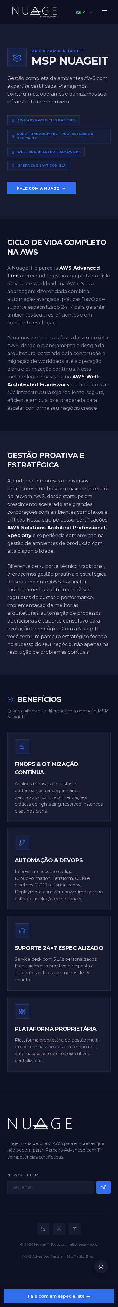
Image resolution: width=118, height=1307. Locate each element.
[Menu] (105, 12)
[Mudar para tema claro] (101, 1266)
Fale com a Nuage (38, 188)
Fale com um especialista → (59, 1296)
